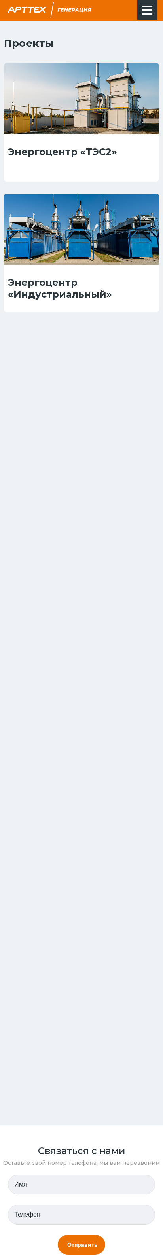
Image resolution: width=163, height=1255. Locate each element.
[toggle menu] (147, 10)
